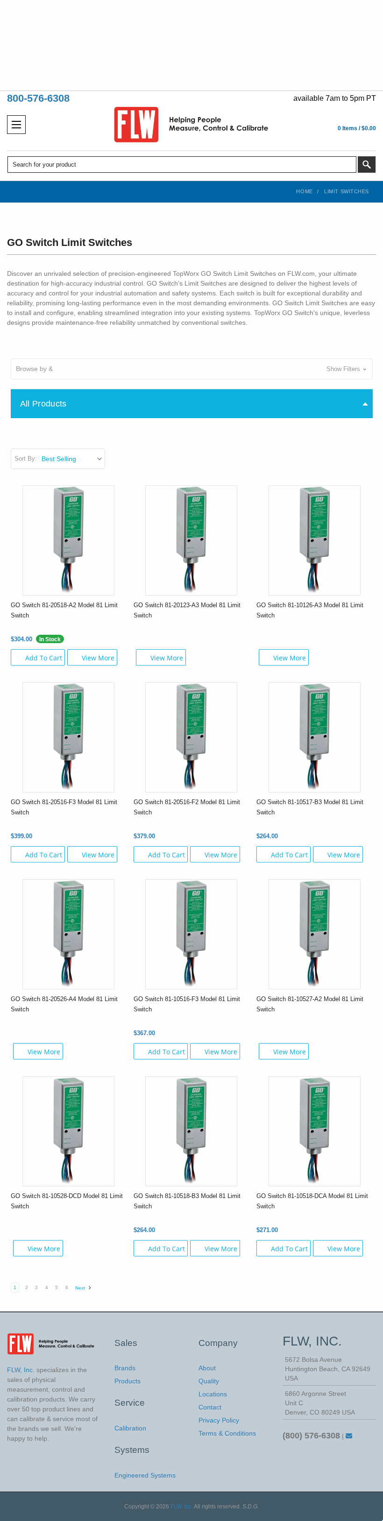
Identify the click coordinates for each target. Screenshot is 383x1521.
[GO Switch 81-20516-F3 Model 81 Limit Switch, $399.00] (68, 737)
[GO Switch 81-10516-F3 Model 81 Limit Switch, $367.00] (191, 934)
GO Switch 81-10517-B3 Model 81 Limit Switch (309, 807)
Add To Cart (43, 657)
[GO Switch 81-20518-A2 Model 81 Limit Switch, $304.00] (68, 540)
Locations (213, 1394)
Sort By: (25, 458)
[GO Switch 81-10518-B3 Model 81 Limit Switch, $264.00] (191, 1131)
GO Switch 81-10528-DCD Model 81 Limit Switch (67, 1201)
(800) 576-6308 (311, 1435)
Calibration (130, 1428)
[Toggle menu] (16, 124)
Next (80, 1287)
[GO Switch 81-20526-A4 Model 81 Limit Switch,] (68, 934)
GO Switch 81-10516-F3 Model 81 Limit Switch (187, 1004)
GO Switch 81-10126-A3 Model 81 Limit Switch (309, 610)
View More (98, 657)
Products (127, 1381)
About (207, 1368)
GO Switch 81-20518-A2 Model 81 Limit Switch (64, 610)
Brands (124, 1368)
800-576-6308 (38, 98)
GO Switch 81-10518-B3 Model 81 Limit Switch (187, 1201)
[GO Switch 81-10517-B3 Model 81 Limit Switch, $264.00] (314, 737)
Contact (210, 1407)
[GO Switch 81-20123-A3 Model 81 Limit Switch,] (191, 540)
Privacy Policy (219, 1420)
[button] (192, 368)
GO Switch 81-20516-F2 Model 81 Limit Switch (187, 807)
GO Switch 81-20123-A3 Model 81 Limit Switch (187, 610)
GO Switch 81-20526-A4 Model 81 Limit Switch (64, 1004)
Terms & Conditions (227, 1433)
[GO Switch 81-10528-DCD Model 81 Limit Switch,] (68, 1131)
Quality (209, 1381)
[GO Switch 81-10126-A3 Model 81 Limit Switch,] (314, 540)
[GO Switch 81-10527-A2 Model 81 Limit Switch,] (314, 934)
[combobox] (181, 164)
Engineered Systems (145, 1475)
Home (304, 191)
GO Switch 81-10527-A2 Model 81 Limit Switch (309, 1004)
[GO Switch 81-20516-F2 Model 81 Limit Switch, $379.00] (191, 737)
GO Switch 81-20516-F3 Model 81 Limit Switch (64, 807)
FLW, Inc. (181, 1506)
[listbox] (73, 459)
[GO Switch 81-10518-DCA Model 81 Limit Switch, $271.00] (314, 1131)
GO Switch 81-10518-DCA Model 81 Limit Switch (312, 1201)
